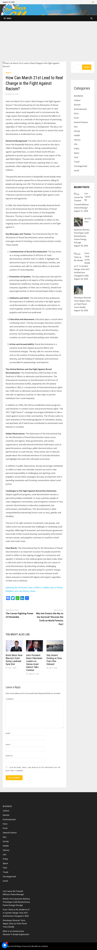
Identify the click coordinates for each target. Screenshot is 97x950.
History (77, 139)
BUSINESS (78, 96)
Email (9, 744)
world (8, 73)
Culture (77, 100)
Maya (20, 7)
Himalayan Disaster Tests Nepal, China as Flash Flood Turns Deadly (15, 923)
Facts (76, 113)
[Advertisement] (48, 43)
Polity (76, 148)
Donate (77, 104)
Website (9, 756)
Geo (75, 126)
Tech (76, 157)
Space (76, 153)
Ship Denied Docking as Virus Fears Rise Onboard (54, 660)
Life (75, 144)
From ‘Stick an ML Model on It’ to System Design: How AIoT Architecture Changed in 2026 (16, 912)
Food (76, 117)
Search (87, 67)
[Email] (92, 2)
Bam (46, 946)
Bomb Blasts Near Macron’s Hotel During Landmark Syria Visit (14, 660)
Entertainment (80, 109)
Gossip (77, 131)
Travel (76, 161)
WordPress (36, 946)
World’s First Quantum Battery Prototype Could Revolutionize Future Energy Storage (16, 901)
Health (77, 135)
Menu (9, 18)
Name (8, 733)
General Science (81, 122)
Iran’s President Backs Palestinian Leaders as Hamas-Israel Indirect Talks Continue (34, 662)
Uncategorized (80, 166)
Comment (10, 699)
